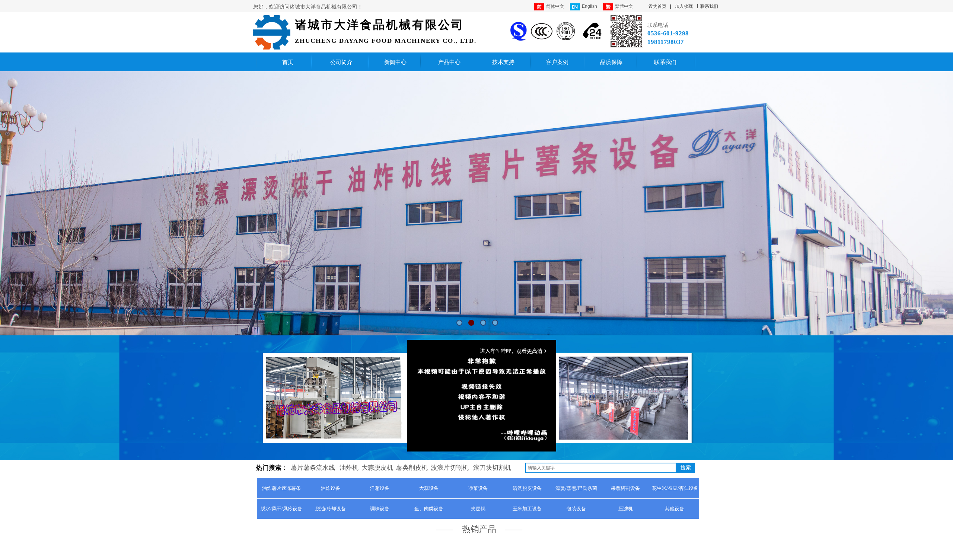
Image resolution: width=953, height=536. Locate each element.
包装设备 (576, 508)
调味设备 (379, 508)
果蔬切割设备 (625, 488)
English (589, 6)
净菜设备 (478, 488)
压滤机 (625, 508)
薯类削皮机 (412, 467)
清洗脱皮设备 (527, 488)
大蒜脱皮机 (377, 467)
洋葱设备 (379, 488)
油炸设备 (330, 488)
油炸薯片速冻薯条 (281, 488)
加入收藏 (684, 6)
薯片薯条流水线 (313, 467)
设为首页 (657, 6)
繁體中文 (624, 6)
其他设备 (674, 508)
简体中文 (555, 6)
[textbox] (600, 468)
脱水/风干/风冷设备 (281, 508)
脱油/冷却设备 (330, 508)
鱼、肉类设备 (428, 508)
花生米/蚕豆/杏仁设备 (674, 488)
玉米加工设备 (527, 508)
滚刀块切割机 (492, 467)
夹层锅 (478, 508)
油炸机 (349, 467)
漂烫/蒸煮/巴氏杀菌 (576, 488)
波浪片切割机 (450, 467)
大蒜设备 (429, 488)
